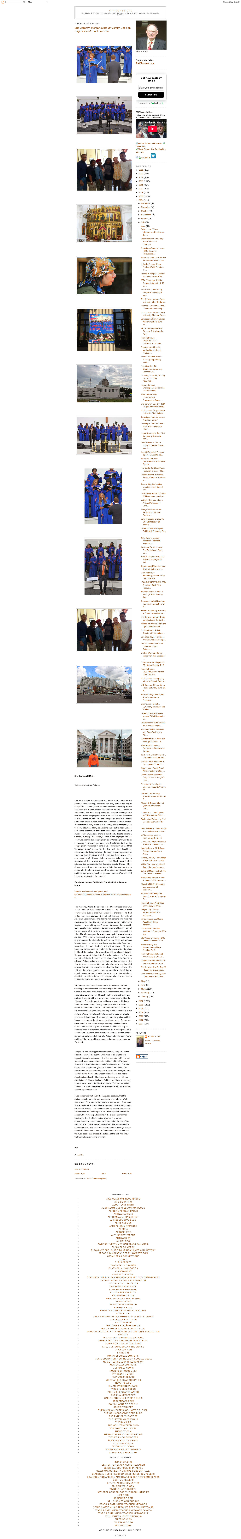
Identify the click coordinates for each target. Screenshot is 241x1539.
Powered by (144, 103)
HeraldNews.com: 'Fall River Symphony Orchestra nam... (153, 436)
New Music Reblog (123, 1377)
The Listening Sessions (123, 1419)
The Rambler (123, 1422)
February (145, 993)
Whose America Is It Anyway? (123, 1449)
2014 (141, 200)
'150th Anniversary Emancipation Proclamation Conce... (151, 397)
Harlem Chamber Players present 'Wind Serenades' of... (153, 716)
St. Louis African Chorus (123, 1501)
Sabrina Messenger (123, 1395)
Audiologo (123, 1241)
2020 (141, 177)
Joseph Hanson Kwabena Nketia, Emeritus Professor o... (153, 477)
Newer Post (79, 1173)
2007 (141, 1024)
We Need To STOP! (123, 1446)
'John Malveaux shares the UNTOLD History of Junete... (152, 522)
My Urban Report (123, 1374)
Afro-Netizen (123, 1223)
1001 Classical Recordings (123, 1199)
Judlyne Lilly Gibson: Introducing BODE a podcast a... (150, 912)
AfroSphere (123, 1232)
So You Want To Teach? (123, 1404)
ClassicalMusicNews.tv (123, 1268)
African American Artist (123, 1217)
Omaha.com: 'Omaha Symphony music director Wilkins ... (153, 707)
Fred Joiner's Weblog (123, 1305)
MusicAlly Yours (123, 1368)
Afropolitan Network (123, 1226)
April (143, 985)
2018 (141, 185)
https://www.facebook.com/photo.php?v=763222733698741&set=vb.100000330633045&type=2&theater (102, 895)
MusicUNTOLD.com (123, 1486)
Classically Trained (123, 1265)
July (143, 222)
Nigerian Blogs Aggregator (123, 1380)
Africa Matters (123, 1214)
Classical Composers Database (123, 1468)
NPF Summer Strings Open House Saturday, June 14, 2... (153, 688)
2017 (141, 189)
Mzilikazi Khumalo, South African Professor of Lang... (152, 503)
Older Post (127, 1173)
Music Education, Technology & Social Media (123, 1359)
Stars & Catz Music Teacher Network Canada (123, 1510)
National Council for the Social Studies (123, 1492)
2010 (141, 1012)
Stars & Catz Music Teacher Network (123, 1504)
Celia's (123, 1259)
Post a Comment (81, 1169)
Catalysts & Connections (123, 1256)
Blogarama (140, 146)
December (146, 203)
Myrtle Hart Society (123, 1489)
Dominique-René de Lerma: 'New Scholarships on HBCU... (153, 427)
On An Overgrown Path (123, 1386)
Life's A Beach (123, 1350)
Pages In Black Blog (123, 1389)
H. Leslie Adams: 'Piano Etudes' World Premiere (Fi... (152, 267)
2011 (141, 1009)
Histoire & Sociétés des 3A (123, 1326)
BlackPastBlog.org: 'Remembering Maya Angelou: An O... (151, 947)
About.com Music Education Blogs (123, 1208)
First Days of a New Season (123, 1299)
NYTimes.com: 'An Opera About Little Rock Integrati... (152, 922)
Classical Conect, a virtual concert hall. (123, 1471)
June (143, 226)
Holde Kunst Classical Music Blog (123, 1329)
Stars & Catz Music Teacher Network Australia (123, 1507)
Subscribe (151, 94)
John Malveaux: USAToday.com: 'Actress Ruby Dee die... (152, 672)
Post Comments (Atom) (97, 1179)
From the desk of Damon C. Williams (123, 1311)
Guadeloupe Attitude (123, 1320)
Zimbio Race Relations (123, 1452)
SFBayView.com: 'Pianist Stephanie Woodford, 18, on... (153, 283)
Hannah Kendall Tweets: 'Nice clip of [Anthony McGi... (151, 359)
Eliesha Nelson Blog (123, 1292)
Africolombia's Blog (123, 1220)
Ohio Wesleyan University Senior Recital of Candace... (152, 242)
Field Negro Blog (123, 1295)
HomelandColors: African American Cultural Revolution (123, 1332)
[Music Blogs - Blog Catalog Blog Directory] (151, 152)
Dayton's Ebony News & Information (123, 1280)
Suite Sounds (123, 1519)
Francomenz (123, 1301)
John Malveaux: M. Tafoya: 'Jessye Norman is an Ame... (152, 851)
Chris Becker (123, 1262)
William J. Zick (154, 1036)
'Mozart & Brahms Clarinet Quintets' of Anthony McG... (152, 806)
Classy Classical (123, 1274)
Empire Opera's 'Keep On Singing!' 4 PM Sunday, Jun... (152, 594)
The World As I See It (123, 1428)
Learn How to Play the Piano (123, 1344)
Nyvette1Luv (123, 1383)
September (146, 215)
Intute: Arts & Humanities (123, 1483)
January (145, 996)
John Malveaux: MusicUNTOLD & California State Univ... (151, 341)
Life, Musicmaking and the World (123, 1347)
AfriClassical (120, 10)
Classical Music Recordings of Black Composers (123, 1474)
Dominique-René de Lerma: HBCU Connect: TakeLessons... (153, 251)
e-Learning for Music (123, 1286)
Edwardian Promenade (123, 1289)
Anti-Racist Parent (123, 1235)
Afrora (123, 1229)
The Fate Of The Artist (123, 1416)
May (143, 981)
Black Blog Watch (123, 1247)
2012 (141, 1005)
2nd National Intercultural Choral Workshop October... (152, 646)
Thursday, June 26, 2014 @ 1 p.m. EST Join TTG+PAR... (153, 378)
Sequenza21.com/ (123, 1401)
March (144, 989)
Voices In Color (123, 1443)
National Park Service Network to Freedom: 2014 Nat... (153, 931)
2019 (141, 181)
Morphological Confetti (123, 1356)
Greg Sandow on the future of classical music (123, 1317)
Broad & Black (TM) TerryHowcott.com (123, 1253)
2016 (141, 193)
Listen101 (123, 1353)
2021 (141, 174)
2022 (141, 170)
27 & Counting (123, 1202)
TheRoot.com (123, 1431)
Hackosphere (123, 1323)
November (146, 207)
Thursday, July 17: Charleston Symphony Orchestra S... (151, 369)
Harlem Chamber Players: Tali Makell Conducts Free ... (153, 531)
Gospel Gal (123, 1314)
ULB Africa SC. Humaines (123, 1440)
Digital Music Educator (123, 1283)
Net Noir (123, 1495)
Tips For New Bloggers (123, 1437)
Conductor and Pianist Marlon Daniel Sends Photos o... (151, 350)
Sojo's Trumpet (123, 1407)
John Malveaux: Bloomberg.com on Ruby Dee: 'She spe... (153, 576)
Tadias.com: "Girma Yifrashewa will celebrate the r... (152, 232)
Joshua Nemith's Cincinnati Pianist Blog (123, 1341)
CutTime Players (123, 1480)
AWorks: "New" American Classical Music (123, 1244)
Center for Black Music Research (123, 1465)
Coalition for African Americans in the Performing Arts (123, 1277)
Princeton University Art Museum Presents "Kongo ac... (153, 787)
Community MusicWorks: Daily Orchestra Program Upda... (153, 777)
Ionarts (123, 1335)
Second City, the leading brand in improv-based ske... (152, 487)
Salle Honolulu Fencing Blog (123, 1398)
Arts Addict (123, 1238)
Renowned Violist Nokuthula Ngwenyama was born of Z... (153, 604)
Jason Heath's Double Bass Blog (123, 1338)
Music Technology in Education (123, 1362)
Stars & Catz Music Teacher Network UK (123, 1513)
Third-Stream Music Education (123, 1434)
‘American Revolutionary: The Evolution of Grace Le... (152, 550)
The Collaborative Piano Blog (123, 1413)
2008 (141, 1020)
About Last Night (123, 1205)
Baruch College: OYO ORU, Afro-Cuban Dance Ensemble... (153, 697)
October (145, 211)
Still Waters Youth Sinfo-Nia (123, 1516)
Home (103, 1173)
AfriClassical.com (145, 63)
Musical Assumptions (123, 1365)
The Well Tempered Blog (123, 1425)
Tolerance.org (123, 1522)
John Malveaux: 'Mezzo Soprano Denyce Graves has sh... (152, 445)
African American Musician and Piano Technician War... (152, 732)
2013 (141, 1001)
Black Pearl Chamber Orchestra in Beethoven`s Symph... (153, 748)
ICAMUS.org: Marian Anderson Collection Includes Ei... (150, 541)
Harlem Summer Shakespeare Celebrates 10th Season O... (153, 388)
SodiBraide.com (123, 1498)
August (144, 218)
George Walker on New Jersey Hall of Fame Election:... (151, 512)
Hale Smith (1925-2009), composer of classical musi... (151, 292)
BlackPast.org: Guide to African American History (123, 1250)
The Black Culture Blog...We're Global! (123, 1410)
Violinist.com (123, 1525)
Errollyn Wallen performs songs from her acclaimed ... (153, 656)
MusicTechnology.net (123, 1371)
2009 (141, 1016)
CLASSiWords (123, 1271)
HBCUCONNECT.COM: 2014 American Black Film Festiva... (153, 585)
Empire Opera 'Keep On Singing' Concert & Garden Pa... (153, 896)
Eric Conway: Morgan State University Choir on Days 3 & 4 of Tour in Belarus (102, 29)
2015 (141, 196)
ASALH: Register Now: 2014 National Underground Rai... (153, 560)
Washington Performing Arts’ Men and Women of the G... (153, 822)
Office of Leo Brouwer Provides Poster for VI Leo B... (153, 796)
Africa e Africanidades (123, 1211)
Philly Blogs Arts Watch (123, 1392)
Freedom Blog (123, 1308)
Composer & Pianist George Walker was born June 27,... (153, 322)
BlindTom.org (123, 1462)
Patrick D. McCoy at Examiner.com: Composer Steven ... (153, 461)
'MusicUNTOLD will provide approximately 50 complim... (153, 887)
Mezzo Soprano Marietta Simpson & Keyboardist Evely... (152, 331)
